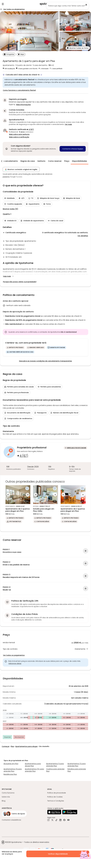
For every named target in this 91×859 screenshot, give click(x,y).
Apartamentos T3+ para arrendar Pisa (34, 770)
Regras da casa (28, 161)
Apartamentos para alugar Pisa (33, 765)
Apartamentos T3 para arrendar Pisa (13, 770)
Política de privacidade (56, 793)
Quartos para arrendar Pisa (55, 770)
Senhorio (41, 161)
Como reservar (55, 161)
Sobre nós (6, 797)
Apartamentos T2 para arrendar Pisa (76, 765)
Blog (3, 801)
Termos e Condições (55, 801)
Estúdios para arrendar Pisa (76, 770)
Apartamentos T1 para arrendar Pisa (55, 765)
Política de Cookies (55, 797)
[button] (77, 48)
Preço (66, 161)
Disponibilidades (79, 161)
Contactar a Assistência (11, 820)
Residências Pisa (10, 774)
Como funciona (8, 793)
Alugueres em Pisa (11, 764)
